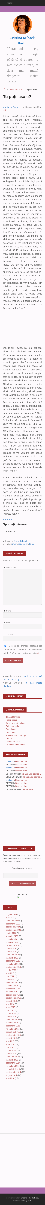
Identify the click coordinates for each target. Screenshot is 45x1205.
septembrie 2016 (13, 998)
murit (14, 544)
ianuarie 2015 (12, 1060)
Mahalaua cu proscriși (16, 735)
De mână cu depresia (15, 745)
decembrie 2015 (13, 1026)
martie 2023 (11, 933)
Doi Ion (9, 738)
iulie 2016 (10, 1004)
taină (31, 544)
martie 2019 (11, 951)
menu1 (10, 3)
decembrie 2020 (13, 945)
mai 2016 (10, 1010)
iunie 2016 (10, 1007)
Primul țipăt (11, 729)
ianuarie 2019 (12, 958)
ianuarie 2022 (12, 942)
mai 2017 (10, 976)
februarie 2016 (12, 1020)
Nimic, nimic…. (13, 732)
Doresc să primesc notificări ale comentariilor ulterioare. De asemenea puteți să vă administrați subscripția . (22, 649)
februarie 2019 (12, 955)
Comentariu (11, 567)
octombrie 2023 (13, 927)
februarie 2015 (12, 1057)
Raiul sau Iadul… (13, 726)
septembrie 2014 (13, 1072)
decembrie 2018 (13, 961)
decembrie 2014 (13, 1063)
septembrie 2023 (13, 930)
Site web (9, 634)
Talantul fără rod (13, 717)
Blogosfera (27, 1200)
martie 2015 (11, 1053)
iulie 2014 (10, 1078)
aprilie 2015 (11, 1050)
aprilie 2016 (11, 1013)
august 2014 (11, 1075)
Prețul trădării (12, 720)
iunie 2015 (10, 1044)
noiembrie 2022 (13, 939)
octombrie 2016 (13, 995)
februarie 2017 (12, 982)
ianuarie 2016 (12, 1023)
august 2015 (11, 1038)
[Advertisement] (22, 328)
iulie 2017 (10, 973)
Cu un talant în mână (15, 723)
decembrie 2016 (13, 989)
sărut (25, 544)
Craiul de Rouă (20, 541)
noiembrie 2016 (13, 992)
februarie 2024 (12, 921)
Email (8, 622)
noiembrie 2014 (13, 1066)
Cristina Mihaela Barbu (30, 1198)
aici (38, 653)
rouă (20, 544)
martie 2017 (11, 979)
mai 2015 (10, 1047)
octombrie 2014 (13, 1069)
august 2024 (11, 914)
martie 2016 (11, 1016)
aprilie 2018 (11, 970)
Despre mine (21, 761)
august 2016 (11, 1001)
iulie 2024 (10, 918)
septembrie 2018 (13, 967)
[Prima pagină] (4, 89)
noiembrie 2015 (13, 1029)
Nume (8, 611)
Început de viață (13, 742)
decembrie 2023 (13, 924)
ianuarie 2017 (12, 985)
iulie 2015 (10, 1041)
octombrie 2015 (13, 1032)
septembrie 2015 (13, 1035)
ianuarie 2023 (12, 936)
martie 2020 (11, 948)
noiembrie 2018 (13, 964)
